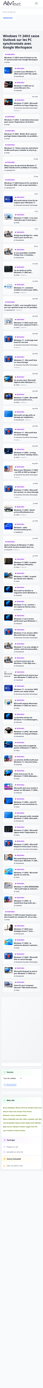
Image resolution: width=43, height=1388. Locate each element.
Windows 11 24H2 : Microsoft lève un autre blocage (26, 958)
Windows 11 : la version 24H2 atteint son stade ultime (26, 690)
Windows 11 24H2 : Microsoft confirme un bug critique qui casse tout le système (26, 105)
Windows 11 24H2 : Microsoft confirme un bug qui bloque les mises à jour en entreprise (26, 733)
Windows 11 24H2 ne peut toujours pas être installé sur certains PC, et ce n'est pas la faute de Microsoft (20, 917)
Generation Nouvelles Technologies (27, 108)
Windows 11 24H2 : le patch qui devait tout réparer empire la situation (25, 578)
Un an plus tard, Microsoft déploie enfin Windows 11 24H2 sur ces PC (25, 382)
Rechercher (8, 18)
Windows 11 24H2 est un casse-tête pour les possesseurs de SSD (24, 88)
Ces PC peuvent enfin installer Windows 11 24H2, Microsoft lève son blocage (26, 818)
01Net (8, 62)
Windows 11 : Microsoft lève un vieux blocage (25, 361)
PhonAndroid (20, 76)
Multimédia (11, 54)
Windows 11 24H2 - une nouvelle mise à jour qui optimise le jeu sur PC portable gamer (20, 307)
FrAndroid (19, 90)
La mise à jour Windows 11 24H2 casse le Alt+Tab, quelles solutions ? (26, 73)
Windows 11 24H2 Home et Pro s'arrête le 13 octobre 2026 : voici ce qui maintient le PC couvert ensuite (21, 185)
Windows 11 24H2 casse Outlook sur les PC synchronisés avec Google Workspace (21, 58)
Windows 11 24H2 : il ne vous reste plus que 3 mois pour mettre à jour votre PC (26, 220)
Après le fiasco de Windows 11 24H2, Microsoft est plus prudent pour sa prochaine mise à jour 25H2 (19, 547)
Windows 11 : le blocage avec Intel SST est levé (26, 341)
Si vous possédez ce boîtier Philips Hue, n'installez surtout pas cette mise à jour (26, 255)
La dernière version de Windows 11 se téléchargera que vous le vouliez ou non (25, 719)
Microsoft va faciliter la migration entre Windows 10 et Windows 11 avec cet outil (26, 592)
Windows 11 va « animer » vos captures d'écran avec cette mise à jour (25, 607)
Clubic (18, 275)
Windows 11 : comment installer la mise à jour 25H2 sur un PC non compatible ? (25, 290)
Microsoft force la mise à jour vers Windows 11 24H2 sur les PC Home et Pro (26, 677)
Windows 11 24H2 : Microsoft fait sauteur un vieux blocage (26, 491)
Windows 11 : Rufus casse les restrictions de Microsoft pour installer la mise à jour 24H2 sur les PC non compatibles (21, 150)
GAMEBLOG (19, 532)
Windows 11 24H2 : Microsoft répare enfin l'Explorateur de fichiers (26, 832)
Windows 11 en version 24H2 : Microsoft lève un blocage (26, 634)
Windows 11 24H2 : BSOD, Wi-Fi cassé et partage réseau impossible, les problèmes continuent (21, 136)
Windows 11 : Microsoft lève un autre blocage (25, 433)
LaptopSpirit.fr (10, 170)
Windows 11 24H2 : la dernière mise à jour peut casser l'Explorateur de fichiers (21, 121)
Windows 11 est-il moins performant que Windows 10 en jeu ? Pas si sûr (25, 621)
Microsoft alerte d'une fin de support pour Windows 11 (25, 201)
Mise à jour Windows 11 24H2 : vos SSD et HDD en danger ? (26, 471)
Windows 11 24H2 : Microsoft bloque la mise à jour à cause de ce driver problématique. (26, 846)
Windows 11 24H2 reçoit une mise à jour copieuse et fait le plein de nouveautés (26, 325)
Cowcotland (19, 680)
